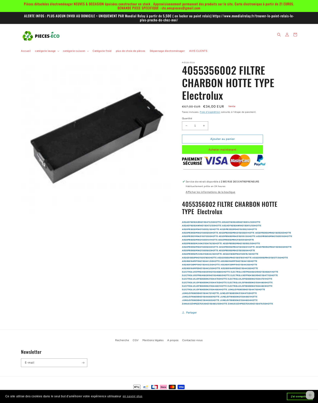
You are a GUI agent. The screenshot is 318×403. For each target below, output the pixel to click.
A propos (173, 340)
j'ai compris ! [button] (300, 396)
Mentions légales (153, 340)
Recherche (122, 340)
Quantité (187, 118)
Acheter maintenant (222, 149)
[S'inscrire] (83, 362)
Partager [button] (191, 312)
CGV (136, 340)
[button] (47, 51)
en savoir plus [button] (132, 396)
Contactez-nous (192, 340)
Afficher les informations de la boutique (210, 192)
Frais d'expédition (210, 112)
